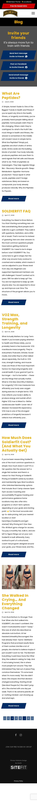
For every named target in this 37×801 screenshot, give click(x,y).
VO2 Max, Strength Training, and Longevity (14, 321)
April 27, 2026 (9, 215)
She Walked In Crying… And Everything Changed (15, 602)
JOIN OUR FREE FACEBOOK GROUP (19, 747)
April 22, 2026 (9, 332)
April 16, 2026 (9, 454)
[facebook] (16, 735)
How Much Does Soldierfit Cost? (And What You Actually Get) (16, 444)
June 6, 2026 (9, 102)
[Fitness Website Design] (18, 767)
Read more (13, 198)
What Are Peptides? (11, 95)
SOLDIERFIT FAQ (16, 211)
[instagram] (21, 735)
